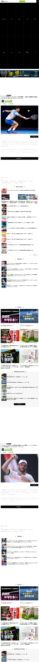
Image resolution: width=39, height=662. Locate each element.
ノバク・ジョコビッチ (5, 181)
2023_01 (21, 182)
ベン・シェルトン (15, 182)
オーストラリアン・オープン (22, 181)
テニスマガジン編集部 (8, 100)
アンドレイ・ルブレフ (13, 181)
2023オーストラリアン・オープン (6, 182)
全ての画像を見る (34, 136)
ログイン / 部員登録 (22, 1)
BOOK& (27, 52)
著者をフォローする (8, 101)
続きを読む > (19, 158)
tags (35, 52)
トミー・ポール (30, 181)
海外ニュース (9, 95)
